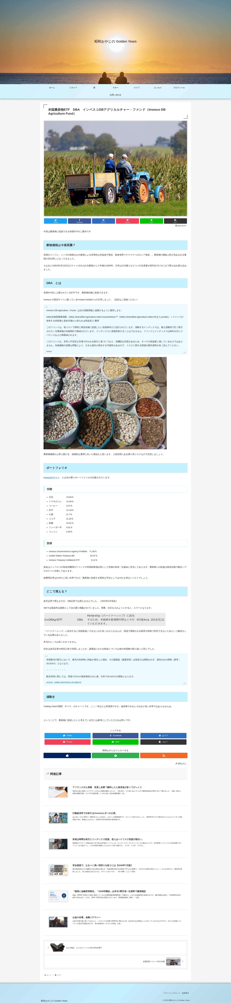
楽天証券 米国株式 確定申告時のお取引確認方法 (63, 682)
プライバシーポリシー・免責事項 (176, 993)
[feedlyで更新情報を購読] (115, 755)
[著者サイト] (67, 755)
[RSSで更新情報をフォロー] (163, 755)
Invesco (49, 351)
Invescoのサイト (52, 477)
